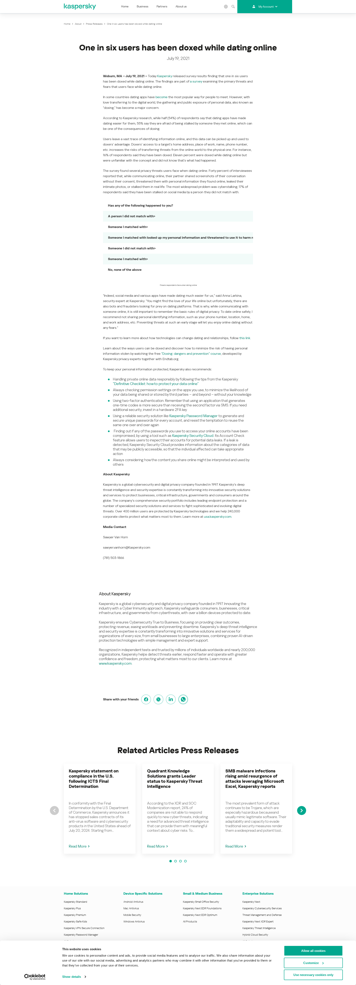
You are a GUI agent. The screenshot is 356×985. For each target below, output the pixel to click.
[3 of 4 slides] (180, 861)
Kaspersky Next (251, 901)
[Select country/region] (226, 7)
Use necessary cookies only (313, 975)
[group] (100, 809)
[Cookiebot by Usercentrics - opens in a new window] (35, 977)
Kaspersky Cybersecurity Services (262, 908)
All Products (190, 921)
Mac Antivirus (131, 908)
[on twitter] (158, 699)
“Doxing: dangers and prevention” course (191, 354)
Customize (311, 963)
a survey (196, 81)
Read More (78, 846)
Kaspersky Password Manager (193, 416)
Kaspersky (164, 76)
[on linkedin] (171, 699)
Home (125, 6)
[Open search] (233, 7)
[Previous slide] (54, 810)
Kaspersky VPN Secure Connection (84, 928)
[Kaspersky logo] (80, 6)
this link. (245, 338)
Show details (71, 976)
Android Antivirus (133, 901)
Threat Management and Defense (262, 914)
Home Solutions (76, 893)
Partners (162, 6)
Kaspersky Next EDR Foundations (202, 908)
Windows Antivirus (134, 921)
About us (181, 6)
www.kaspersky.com (115, 663)
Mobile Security (132, 914)
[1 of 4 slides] (170, 861)
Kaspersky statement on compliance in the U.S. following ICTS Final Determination (93, 779)
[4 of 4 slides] (185, 861)
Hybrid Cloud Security (255, 934)
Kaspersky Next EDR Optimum (200, 914)
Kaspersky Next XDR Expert (258, 921)
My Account (266, 6)
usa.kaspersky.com (217, 517)
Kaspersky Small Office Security (201, 901)
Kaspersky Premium (75, 914)
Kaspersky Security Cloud (192, 435)
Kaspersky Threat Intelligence (259, 928)
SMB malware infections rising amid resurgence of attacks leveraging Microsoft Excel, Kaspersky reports (254, 779)
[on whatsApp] (183, 699)
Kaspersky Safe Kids (75, 921)
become (161, 97)
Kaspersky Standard (75, 901)
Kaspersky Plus (72, 908)
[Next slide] (301, 810)
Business (142, 6)
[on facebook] (146, 699)
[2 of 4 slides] (175, 861)
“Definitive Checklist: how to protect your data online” (156, 383)
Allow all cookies (313, 950)
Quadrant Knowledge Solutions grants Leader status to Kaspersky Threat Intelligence (174, 779)
